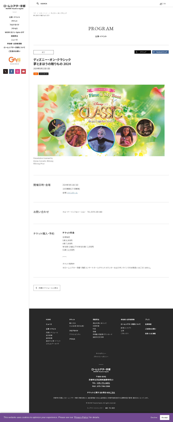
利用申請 (96, 326)
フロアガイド (14, 24)
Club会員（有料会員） (76, 326)
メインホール (72, 192)
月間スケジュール (52, 332)
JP (161, 3)
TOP (34, 13)
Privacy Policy (81, 417)
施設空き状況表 (98, 337)
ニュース (14, 40)
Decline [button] (154, 417)
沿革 (122, 330)
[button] (100, 417)
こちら (112, 392)
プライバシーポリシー (101, 356)
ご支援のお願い (15, 51)
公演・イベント (14, 17)
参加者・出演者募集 (14, 43)
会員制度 (148, 324)
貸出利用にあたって (100, 323)
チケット (14, 21)
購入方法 (72, 323)
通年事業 (49, 338)
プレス (147, 319)
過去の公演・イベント (53, 341)
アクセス (14, 28)
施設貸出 (14, 36)
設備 (94, 331)
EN (165, 3)
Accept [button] (165, 417)
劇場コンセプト (126, 328)
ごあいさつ (124, 333)
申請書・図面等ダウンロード (102, 334)
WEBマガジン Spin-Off (14, 32)
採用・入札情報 (150, 333)
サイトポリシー (101, 353)
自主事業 (49, 335)
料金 (94, 329)
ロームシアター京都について (14, 47)
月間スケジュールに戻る (48, 288)
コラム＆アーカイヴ (52, 344)
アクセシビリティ (75, 334)
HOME (48, 319)
